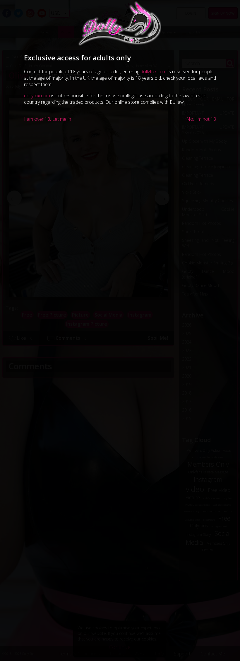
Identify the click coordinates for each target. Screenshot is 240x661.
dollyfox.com (153, 71)
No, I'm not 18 (201, 119)
